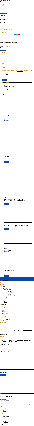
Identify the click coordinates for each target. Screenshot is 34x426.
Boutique (3, 6)
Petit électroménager (6, 89)
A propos (4, 94)
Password (3, 60)
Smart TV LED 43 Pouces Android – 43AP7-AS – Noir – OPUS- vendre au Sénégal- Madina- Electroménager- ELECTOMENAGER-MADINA (16, 158)
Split (25, 332)
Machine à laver (5, 85)
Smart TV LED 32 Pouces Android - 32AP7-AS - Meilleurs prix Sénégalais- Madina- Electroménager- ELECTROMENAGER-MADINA (16, 341)
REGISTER (3, 72)
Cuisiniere (9, 328)
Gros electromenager (28, 330)
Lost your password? (9, 62)
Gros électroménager (6, 88)
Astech (7, 327)
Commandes (4, 411)
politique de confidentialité (20, 71)
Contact (4, 95)
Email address (4, 67)
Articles (3, 5)
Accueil (3, 4)
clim (11, 327)
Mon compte (4, 409)
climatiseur (14, 327)
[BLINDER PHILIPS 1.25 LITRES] (8, 368)
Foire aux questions (5, 415)
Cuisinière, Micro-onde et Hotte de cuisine (8, 86)
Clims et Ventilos (6, 223)
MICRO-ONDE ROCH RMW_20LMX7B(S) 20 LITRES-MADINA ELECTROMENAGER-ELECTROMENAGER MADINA (15, 272)
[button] (0, 47)
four (17, 330)
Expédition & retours (5, 422)
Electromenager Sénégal (12, 330)
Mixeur (1, 370)
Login (7, 74)
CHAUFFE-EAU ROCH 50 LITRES (6, 396)
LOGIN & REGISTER (3, 8)
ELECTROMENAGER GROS (26, 328)
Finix (15, 330)
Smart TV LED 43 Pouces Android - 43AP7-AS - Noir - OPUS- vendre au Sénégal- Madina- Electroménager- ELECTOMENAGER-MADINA (17, 346)
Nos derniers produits (6, 96)
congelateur (19, 327)
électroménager (4, 334)
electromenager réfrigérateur (4, 330)
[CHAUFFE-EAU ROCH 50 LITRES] (8, 392)
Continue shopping (3, 50)
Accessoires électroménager (6, 90)
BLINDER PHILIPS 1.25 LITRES (6, 372)
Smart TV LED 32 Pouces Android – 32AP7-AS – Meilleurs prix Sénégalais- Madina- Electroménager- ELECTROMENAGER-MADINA (17, 117)
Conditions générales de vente (6, 416)
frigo (18, 330)
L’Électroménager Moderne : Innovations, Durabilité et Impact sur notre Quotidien (8, 42)
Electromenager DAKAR (14, 328)
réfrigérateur (8, 331)
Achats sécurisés (5, 421)
